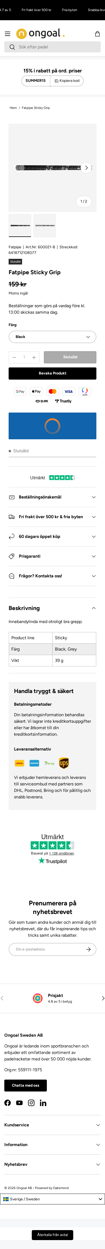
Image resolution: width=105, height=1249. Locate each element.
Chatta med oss (25, 1085)
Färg (12, 325)
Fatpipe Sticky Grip (36, 108)
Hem (13, 108)
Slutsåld (70, 357)
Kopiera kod (69, 80)
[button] (97, 34)
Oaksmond (61, 1188)
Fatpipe (15, 247)
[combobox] (52, 46)
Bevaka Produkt (52, 373)
